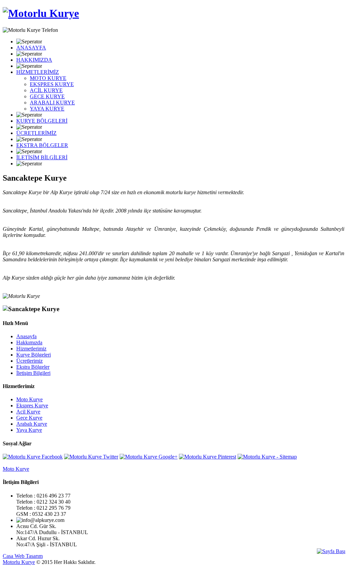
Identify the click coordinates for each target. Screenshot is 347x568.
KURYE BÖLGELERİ (41, 121)
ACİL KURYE (46, 90)
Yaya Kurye (29, 430)
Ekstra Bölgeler (32, 367)
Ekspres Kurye (32, 405)
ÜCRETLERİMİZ (36, 133)
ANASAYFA (31, 47)
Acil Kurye (28, 411)
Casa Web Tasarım (23, 556)
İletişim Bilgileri (33, 373)
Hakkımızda (29, 342)
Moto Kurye (29, 399)
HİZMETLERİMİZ (37, 72)
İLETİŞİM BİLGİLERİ (41, 157)
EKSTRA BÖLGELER (42, 145)
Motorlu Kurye (19, 562)
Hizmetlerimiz (31, 348)
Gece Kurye (29, 418)
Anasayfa (26, 336)
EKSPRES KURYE (52, 84)
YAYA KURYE (47, 108)
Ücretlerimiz (29, 361)
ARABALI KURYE (52, 102)
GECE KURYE (47, 96)
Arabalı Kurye (31, 424)
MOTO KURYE (48, 78)
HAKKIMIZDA (34, 60)
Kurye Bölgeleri (33, 355)
